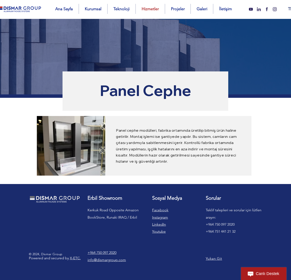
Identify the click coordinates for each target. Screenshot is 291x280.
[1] (275, 9)
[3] (259, 9)
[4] (267, 9)
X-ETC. (75, 258)
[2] (251, 9)
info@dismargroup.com (107, 260)
